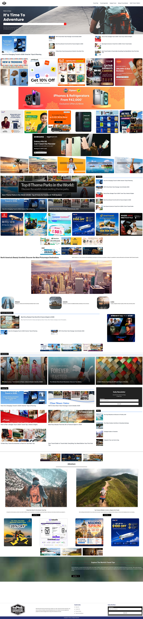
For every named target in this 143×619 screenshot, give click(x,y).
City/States (43, 163)
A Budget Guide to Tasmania (111, 431)
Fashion (72, 163)
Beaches (14, 163)
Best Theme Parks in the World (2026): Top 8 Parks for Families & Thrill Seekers (32, 195)
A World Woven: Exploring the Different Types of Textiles (112, 382)
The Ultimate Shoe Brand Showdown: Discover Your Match (65, 382)
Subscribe (119, 403)
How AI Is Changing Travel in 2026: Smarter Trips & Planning (21, 54)
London (112, 302)
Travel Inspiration (104, 3)
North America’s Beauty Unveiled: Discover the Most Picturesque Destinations (30, 257)
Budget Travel (113, 3)
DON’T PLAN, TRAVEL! (135, 3)
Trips (129, 163)
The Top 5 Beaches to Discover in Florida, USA (115, 414)
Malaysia (17, 302)
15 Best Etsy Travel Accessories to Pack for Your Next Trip (70, 51)
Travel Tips (95, 3)
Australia (65, 302)
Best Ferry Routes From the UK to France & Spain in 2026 (69, 43)
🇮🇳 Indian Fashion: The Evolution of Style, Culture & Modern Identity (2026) (22, 382)
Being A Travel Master (123, 3)
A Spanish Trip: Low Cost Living (111, 440)
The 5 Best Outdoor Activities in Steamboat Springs (116, 423)
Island (100, 163)
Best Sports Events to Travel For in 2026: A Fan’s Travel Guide (117, 43)
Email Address (102, 398)
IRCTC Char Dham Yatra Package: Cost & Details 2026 (68, 36)
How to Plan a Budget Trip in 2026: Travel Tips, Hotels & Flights (117, 36)
